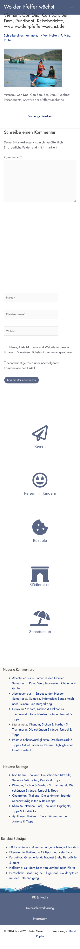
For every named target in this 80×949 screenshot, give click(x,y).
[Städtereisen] (40, 574)
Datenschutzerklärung (40, 908)
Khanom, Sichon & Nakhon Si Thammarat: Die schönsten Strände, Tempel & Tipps (42, 714)
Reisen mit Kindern (40, 493)
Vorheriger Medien (40, 116)
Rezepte (40, 540)
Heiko (16, 709)
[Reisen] (40, 433)
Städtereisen (40, 585)
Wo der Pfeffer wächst (29, 6)
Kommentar (13, 157)
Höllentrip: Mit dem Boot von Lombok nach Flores (42, 867)
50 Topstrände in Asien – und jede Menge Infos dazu (44, 847)
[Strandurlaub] (40, 618)
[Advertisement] (40, 246)
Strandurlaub (40, 632)
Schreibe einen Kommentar (22, 35)
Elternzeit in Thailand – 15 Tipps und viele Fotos (40, 852)
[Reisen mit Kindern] (40, 480)
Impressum (40, 918)
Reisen (40, 446)
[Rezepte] (40, 527)
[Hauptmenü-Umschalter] (72, 5)
